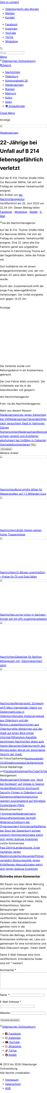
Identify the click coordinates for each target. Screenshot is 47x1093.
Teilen (33, 445)
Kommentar (8, 970)
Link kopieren (6, 449)
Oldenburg (11, 76)
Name (4, 994)
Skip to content (9, 2)
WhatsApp (11, 41)
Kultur (8, 97)
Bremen (10, 89)
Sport (8, 101)
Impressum (12, 1079)
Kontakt (10, 17)
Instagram (11, 28)
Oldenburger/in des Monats (22, 9)
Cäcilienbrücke (34, 762)
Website (5, 1013)
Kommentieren (21, 444)
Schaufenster (16, 106)
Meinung (10, 93)
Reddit (33, 211)
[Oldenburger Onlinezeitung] (18, 1026)
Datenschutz (13, 1084)
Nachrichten (12, 72)
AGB (8, 1088)
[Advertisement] (23, 336)
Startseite (6, 444)
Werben (10, 13)
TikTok (9, 37)
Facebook (11, 24)
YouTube (10, 32)
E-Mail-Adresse (10, 1001)
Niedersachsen (14, 84)
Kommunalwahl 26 (16, 80)
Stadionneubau (15, 762)
